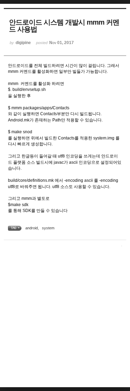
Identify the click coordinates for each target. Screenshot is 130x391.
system (48, 228)
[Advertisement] (65, 318)
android (31, 228)
